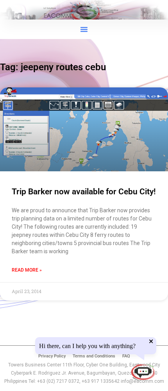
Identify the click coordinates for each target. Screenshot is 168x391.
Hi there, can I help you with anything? (87, 346)
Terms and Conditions (94, 356)
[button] (84, 29)
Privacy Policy (52, 356)
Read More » (27, 270)
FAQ (126, 356)
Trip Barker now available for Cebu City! (84, 191)
